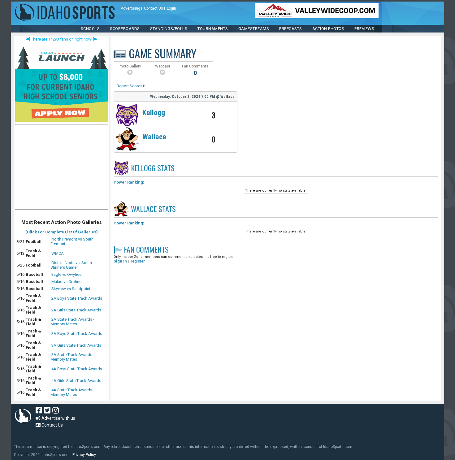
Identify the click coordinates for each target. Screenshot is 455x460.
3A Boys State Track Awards (76, 333)
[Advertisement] (61, 168)
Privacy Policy (84, 455)
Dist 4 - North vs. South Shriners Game (71, 265)
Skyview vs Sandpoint (70, 288)
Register (137, 261)
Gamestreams (253, 28)
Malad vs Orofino (66, 281)
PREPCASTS (290, 28)
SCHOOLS (90, 28)
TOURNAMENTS (212, 28)
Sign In (120, 261)
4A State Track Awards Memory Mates (71, 392)
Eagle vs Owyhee (66, 274)
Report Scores (130, 86)
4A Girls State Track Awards (76, 380)
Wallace (154, 136)
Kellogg (153, 112)
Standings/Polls (169, 28)
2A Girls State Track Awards (76, 310)
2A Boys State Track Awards (76, 298)
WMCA (57, 253)
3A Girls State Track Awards (76, 345)
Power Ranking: (129, 182)
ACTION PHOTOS (328, 28)
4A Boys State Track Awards (76, 369)
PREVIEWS (364, 28)
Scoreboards (125, 28)
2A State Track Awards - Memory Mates (72, 321)
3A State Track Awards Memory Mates (71, 357)
